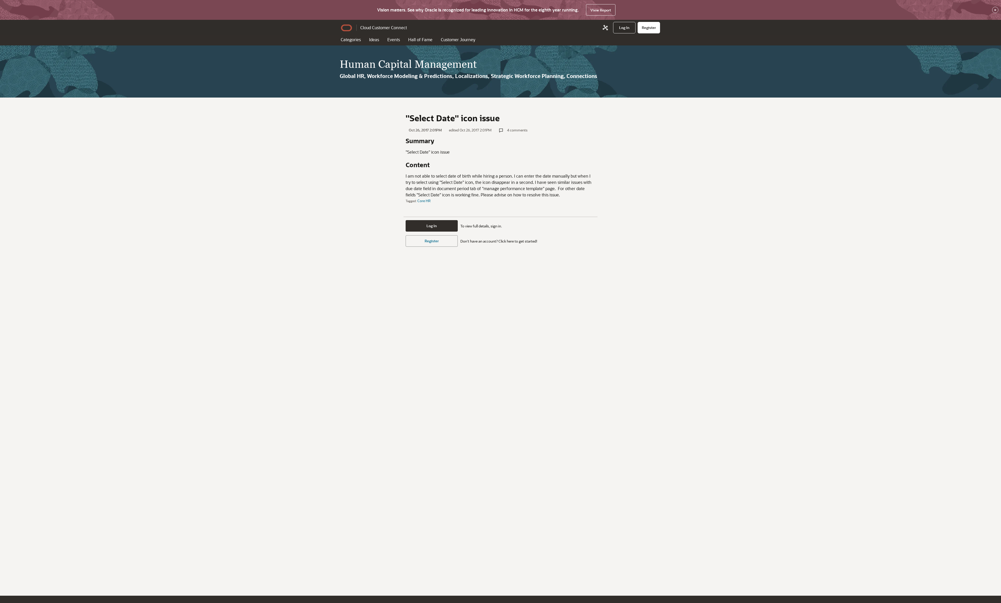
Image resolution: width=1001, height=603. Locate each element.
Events (393, 39)
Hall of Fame (420, 39)
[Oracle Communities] (605, 28)
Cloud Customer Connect (383, 27)
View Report (600, 10)
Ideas (374, 39)
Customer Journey (458, 39)
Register (432, 240)
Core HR (424, 200)
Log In (431, 225)
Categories (351, 39)
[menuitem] (624, 27)
